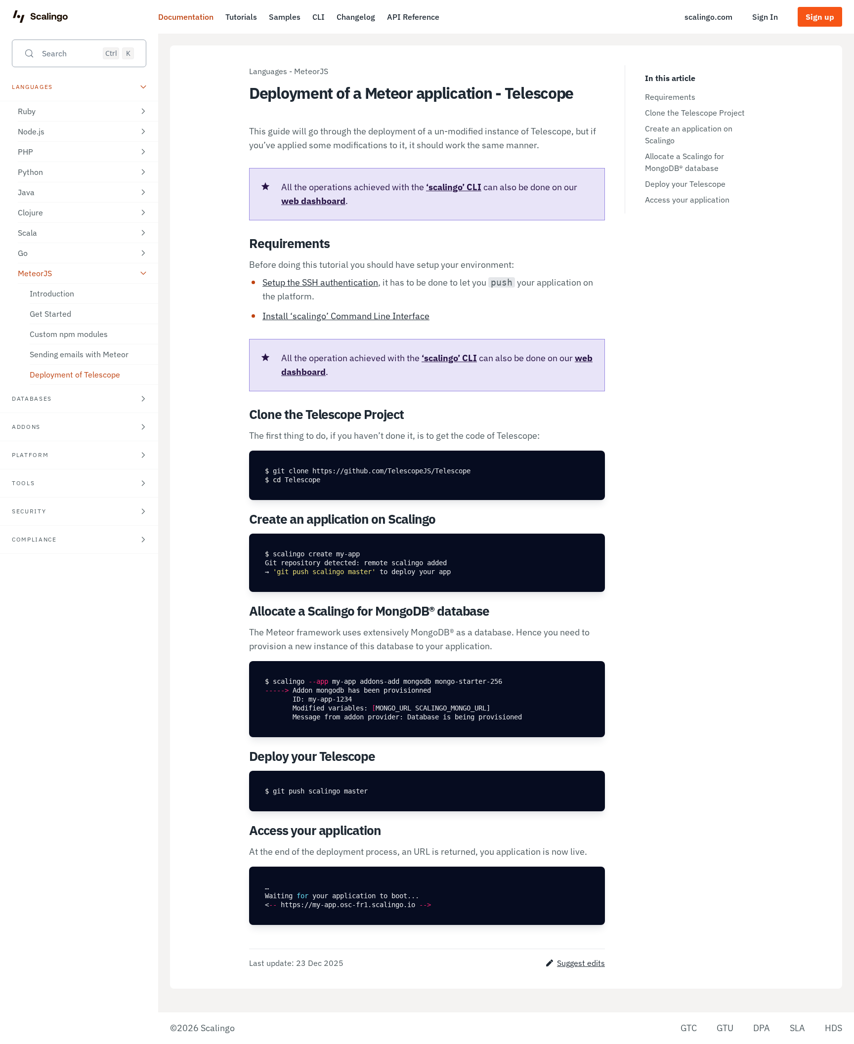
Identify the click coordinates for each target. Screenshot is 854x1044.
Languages (268, 71)
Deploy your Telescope (685, 184)
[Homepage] (40, 17)
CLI (318, 17)
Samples (284, 17)
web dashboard (313, 201)
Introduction (52, 293)
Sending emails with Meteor (79, 354)
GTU (725, 1028)
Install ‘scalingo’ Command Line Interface (345, 316)
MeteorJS (311, 71)
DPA (761, 1028)
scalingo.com (708, 17)
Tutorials (241, 17)
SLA (797, 1028)
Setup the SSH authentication (320, 282)
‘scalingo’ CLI (453, 187)
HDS (833, 1028)
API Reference (413, 17)
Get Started (50, 314)
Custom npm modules (69, 334)
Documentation (186, 17)
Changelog (356, 17)
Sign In (765, 17)
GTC (689, 1028)
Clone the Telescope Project (695, 113)
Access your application (687, 200)
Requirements (670, 97)
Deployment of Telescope (75, 374)
